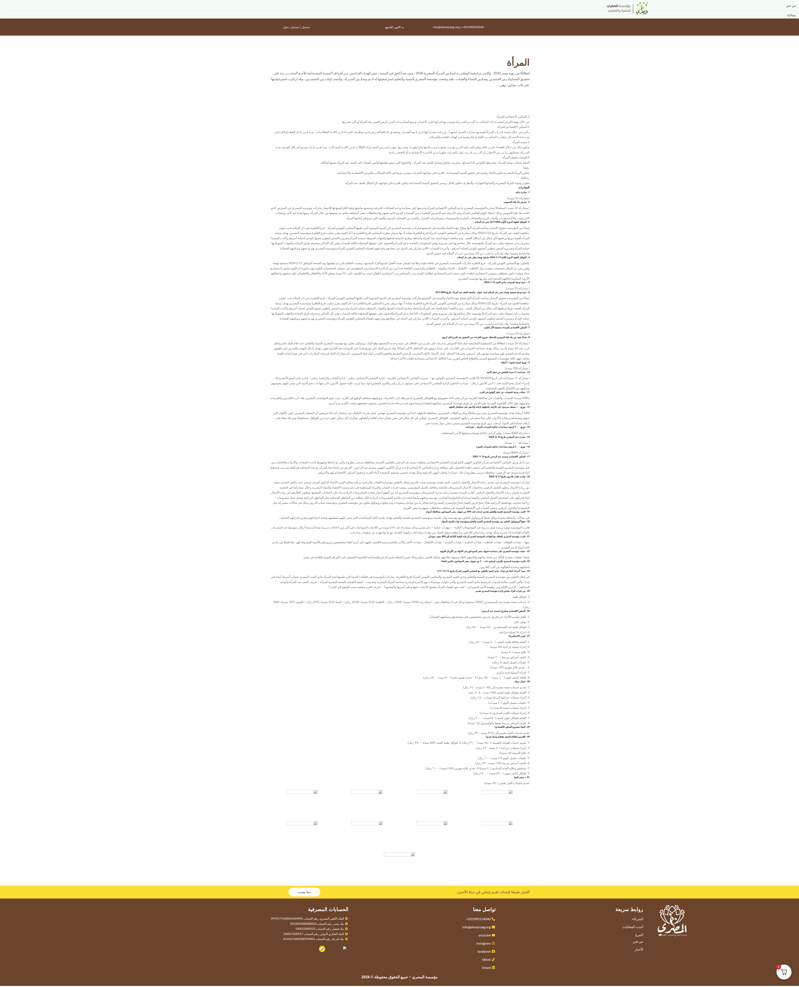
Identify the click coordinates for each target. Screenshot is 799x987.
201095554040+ (473, 27)
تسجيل (306, 27)
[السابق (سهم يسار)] (7, 493)
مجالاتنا (791, 15)
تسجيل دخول (291, 27)
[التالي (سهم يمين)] (791, 493)
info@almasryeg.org (446, 27)
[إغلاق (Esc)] (4, 4)
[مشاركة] (13, 4)
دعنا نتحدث (304, 892)
